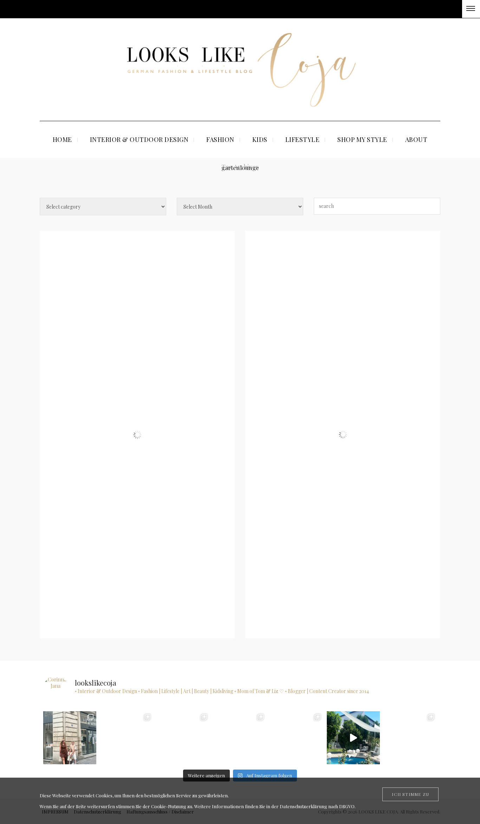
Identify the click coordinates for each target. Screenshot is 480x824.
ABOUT (416, 139)
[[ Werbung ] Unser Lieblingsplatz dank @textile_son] (353, 737)
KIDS (259, 139)
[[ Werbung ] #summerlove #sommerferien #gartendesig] (239, 737)
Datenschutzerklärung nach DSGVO (317, 806)
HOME (62, 139)
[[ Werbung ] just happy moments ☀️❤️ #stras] (183, 737)
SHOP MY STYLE (362, 139)
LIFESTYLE (302, 139)
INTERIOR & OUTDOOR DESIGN (139, 139)
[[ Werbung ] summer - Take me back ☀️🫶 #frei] (126, 737)
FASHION (220, 139)
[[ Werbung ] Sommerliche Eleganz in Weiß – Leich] (296, 737)
